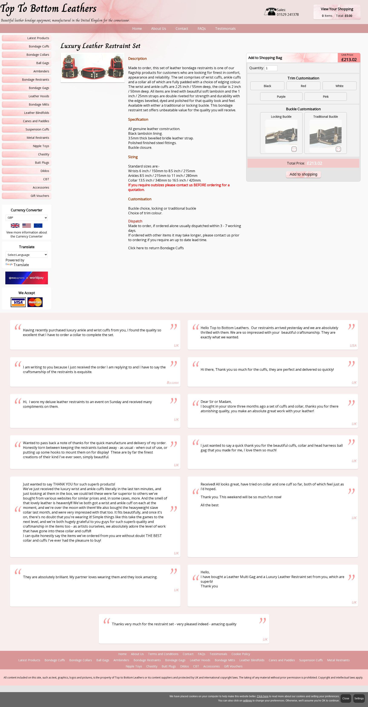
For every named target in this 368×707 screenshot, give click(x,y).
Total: (340, 16)
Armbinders (41, 71)
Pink (326, 96)
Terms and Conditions (163, 654)
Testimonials (225, 28)
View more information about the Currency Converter (26, 234)
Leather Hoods (39, 96)
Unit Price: (347, 55)
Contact (182, 28)
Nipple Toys (41, 146)
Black (267, 86)
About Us (158, 28)
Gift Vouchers (40, 196)
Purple (281, 96)
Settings (359, 698)
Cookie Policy (240, 654)
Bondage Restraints (35, 79)
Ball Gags (42, 63)
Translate (21, 264)
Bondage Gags (39, 88)
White (340, 86)
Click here (263, 696)
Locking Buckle (281, 116)
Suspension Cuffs (37, 129)
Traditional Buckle (325, 116)
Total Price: (296, 163)
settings (247, 700)
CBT (46, 179)
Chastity (43, 154)
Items (328, 16)
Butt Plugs (42, 162)
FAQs (202, 28)
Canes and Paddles (36, 121)
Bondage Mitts (39, 104)
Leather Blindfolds (36, 113)
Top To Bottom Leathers (48, 8)
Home (137, 28)
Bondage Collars (37, 55)
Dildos (44, 171)
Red (303, 86)
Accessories (41, 187)
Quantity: (256, 68)
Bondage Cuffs (39, 46)
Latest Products (38, 38)
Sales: (281, 9)
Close (345, 698)
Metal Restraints (38, 138)
